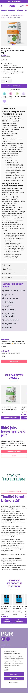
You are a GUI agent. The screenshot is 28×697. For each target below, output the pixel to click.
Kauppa (6, 15)
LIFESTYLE (20, 10)
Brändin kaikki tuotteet (14, 492)
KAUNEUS (11, 10)
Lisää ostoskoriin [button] (10, 418)
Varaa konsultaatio (14, 451)
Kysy (14, 456)
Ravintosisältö (8, 273)
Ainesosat (6, 265)
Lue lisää (6, 669)
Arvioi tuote (7, 56)
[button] (14, 33)
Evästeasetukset (13, 682)
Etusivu (2, 15)
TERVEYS (4, 10)
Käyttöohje (7, 269)
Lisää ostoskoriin (14, 86)
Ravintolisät (15, 15)
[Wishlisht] (23, 6)
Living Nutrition (6, 48)
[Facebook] (3, 639)
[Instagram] (8, 639)
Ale (26, 10)
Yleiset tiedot (7, 278)
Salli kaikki (14, 674)
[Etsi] (21, 6)
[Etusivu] (10, 6)
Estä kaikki (13, 678)
